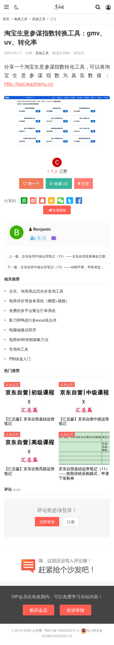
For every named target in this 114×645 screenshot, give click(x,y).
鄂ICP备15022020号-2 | (63, 630)
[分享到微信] (60, 200)
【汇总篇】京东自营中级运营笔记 (84, 421)
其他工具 (38, 18)
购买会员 (38, 610)
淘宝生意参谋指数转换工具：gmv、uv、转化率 (55, 37)
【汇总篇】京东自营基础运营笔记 (29, 421)
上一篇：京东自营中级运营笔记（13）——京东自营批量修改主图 (57, 256)
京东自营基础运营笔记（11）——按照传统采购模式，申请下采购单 (84, 473)
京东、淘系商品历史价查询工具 (36, 291)
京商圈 (57, 7)
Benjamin (42, 229)
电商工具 (20, 18)
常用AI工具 (18, 349)
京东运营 (12, 384)
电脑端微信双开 (22, 329)
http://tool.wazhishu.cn (28, 83)
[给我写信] (54, 238)
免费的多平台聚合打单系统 (32, 310)
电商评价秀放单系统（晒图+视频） (39, 300)
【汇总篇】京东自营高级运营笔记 (29, 471)
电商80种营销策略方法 (28, 339)
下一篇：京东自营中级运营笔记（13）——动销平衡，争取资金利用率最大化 (58, 266)
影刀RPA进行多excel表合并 (33, 320)
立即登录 (47, 521)
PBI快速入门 (20, 358)
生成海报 (59, 209)
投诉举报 (75, 610)
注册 (71, 521)
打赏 (85, 183)
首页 (6, 18)
